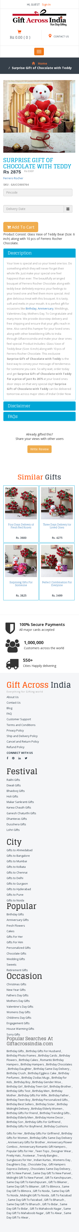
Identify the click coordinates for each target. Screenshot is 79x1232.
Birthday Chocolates (59, 1064)
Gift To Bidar (50, 1204)
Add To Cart (22, 227)
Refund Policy (15, 747)
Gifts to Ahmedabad (19, 850)
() (20, 37)
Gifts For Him (15, 942)
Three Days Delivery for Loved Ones (57, 525)
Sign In (46, 4)
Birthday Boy (22, 1082)
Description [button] (20, 253)
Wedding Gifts (16, 959)
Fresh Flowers (16, 926)
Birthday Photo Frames (21, 1055)
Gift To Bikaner (57, 1182)
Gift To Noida (41, 1191)
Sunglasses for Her (19, 1160)
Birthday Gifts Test (18, 1091)
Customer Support (19, 719)
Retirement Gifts (17, 970)
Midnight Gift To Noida (34, 1195)
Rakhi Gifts (13, 780)
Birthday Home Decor (49, 1117)
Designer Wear (61, 1151)
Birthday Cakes (28, 1060)
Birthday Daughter (20, 1069)
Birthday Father (59, 1095)
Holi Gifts (12, 796)
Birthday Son (15, 1122)
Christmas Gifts (16, 984)
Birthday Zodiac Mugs (36, 1078)
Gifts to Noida (15, 900)
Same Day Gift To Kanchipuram (26, 1182)
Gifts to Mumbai (17, 861)
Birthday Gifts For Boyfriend (24, 1126)
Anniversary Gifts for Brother (26, 1142)
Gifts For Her (15, 937)
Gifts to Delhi (15, 878)
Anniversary (45, 308)
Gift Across (39, 685)
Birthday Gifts (15, 914)
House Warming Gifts (20, 1029)
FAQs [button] (13, 416)
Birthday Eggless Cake (42, 1073)
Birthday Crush (16, 1073)
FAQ (9, 714)
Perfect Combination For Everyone (57, 583)
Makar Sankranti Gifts (20, 802)
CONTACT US (61, 36)
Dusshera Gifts (16, 824)
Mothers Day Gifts (18, 1001)
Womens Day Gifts (19, 1012)
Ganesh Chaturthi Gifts (21, 813)
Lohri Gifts (13, 830)
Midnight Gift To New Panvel (25, 1178)
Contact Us (14, 703)
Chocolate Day (37, 1164)
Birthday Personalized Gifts (50, 1100)
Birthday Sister (45, 1104)
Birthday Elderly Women (46, 1109)
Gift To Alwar (54, 1213)
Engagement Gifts (18, 1023)
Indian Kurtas (42, 1160)
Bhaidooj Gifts (16, 791)
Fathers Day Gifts (18, 995)
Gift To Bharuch (54, 1200)
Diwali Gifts (14, 785)
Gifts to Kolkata (16, 867)
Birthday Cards (47, 1055)
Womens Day (61, 1160)
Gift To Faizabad (61, 1195)
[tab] (39, 253)
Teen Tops (42, 1151)
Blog (9, 708)
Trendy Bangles (47, 1155)
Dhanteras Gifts (17, 819)
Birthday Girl (14, 1086)
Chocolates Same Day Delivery (50, 1169)
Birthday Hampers (32, 1064)
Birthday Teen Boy (18, 1100)
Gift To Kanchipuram (58, 1178)
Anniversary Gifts (18, 920)
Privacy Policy (15, 730)
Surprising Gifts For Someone (21, 583)
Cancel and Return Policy (23, 741)
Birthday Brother (60, 1086)
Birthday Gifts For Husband (43, 1051)
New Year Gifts (16, 990)
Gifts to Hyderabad (19, 889)
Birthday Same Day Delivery (51, 1069)
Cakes (10, 931)
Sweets (11, 964)
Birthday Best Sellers (20, 1104)
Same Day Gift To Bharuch (23, 1204)
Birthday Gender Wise (46, 1082)
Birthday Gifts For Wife (32, 1095)
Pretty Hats (14, 1155)
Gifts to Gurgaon (17, 884)
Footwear (29, 1155)
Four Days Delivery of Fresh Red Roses (21, 525)
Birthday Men (41, 1091)
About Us (13, 697)
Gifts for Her (14, 1133)
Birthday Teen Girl (36, 1086)
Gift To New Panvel (19, 1173)
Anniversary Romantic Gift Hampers (43, 1147)
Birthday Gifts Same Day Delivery (51, 1138)
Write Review (39, 449)
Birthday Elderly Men (20, 1117)
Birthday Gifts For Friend (22, 1113)
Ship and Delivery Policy (22, 736)
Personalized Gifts (19, 948)
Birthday (31, 308)
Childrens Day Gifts (19, 1018)
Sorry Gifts (13, 1034)
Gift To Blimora (50, 1186)
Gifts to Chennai (17, 872)
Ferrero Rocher (13, 178)
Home (42, 63)
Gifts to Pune (15, 895)
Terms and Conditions (21, 725)
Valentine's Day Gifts (20, 1007)
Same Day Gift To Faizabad (25, 1200)
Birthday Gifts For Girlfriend (42, 1122)
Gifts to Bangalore (18, 856)
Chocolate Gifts (16, 953)
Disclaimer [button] (19, 406)
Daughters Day (16, 1164)
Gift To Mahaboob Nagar (45, 1209)
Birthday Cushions (56, 1126)
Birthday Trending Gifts (55, 1113)
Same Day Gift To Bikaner (23, 1186)
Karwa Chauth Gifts (19, 807)
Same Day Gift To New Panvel (52, 1173)
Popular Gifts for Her (20, 1151)
